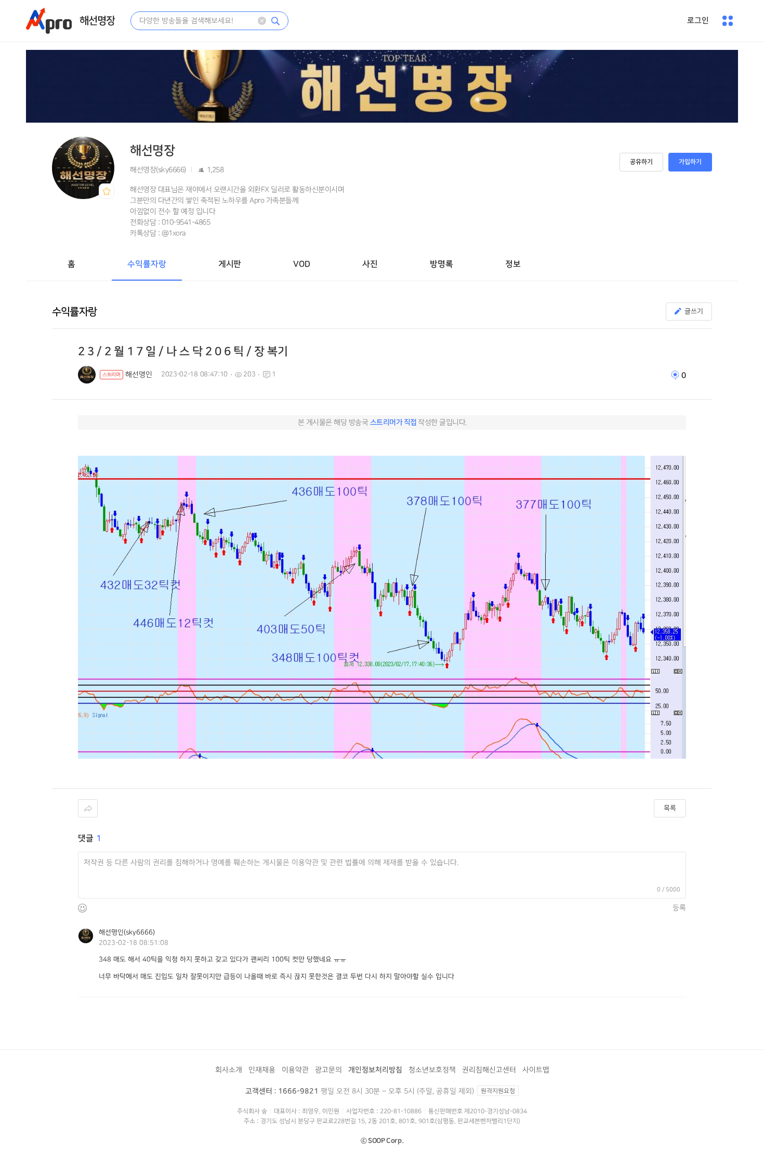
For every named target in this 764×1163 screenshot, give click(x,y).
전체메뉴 (727, 20)
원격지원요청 (498, 1091)
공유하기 (641, 161)
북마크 (106, 191)
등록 (679, 907)
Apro (49, 21)
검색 (275, 21)
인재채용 (261, 1070)
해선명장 (97, 21)
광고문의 (328, 1070)
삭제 (262, 21)
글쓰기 (693, 311)
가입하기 (690, 161)
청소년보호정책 (432, 1070)
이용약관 (295, 1070)
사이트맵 (535, 1070)
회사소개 (228, 1070)
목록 (670, 808)
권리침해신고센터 (489, 1070)
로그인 (698, 20)
